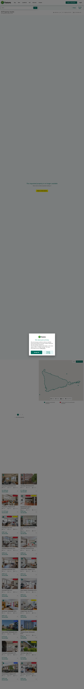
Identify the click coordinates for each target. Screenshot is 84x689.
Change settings (48, 352)
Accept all (36, 352)
